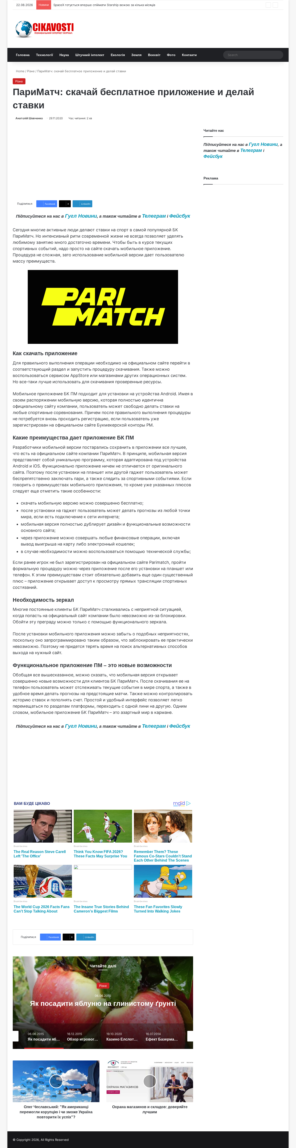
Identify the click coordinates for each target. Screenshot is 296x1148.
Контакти (189, 55)
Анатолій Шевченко (29, 118)
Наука (64, 55)
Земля (136, 55)
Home (20, 71)
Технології (44, 55)
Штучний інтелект (89, 55)
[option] (103, 1002)
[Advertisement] (103, 160)
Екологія (118, 55)
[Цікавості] (45, 29)
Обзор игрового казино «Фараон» (103, 1003)
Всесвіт (154, 55)
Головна (23, 55)
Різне (31, 71)
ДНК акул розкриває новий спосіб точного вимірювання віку (98, 5)
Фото (171, 55)
